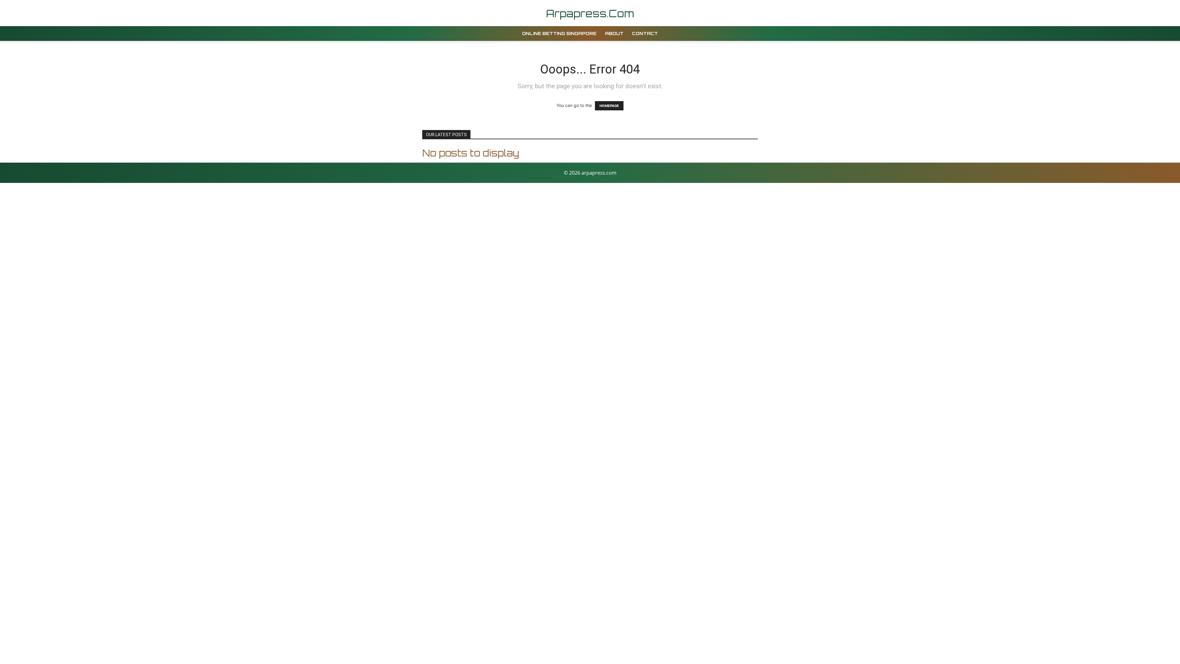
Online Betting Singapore (559, 33)
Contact (645, 33)
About (614, 33)
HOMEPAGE (609, 106)
